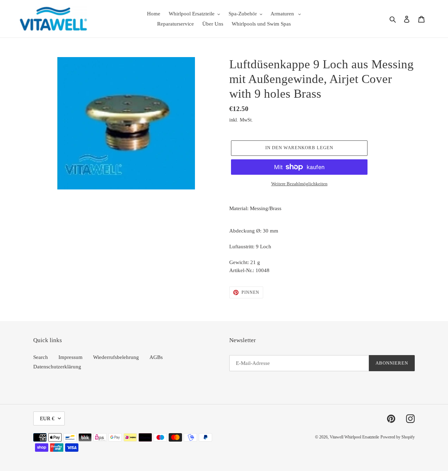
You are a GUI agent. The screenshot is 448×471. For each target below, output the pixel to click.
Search (40, 357)
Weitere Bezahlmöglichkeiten (299, 183)
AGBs (156, 357)
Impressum (70, 357)
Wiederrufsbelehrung (116, 357)
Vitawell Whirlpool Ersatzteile (354, 437)
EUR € (47, 418)
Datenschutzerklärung (57, 366)
